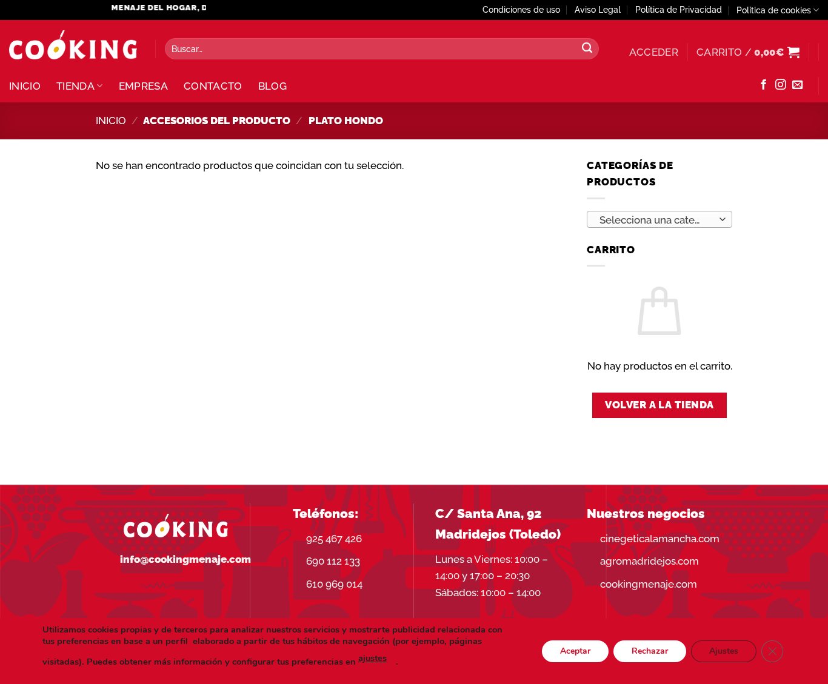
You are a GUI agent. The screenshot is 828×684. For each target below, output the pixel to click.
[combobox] (659, 219)
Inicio (25, 86)
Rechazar (650, 650)
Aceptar (575, 650)
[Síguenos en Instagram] (780, 85)
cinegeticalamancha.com (659, 539)
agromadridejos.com (649, 561)
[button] (653, 52)
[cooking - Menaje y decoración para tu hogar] (73, 45)
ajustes (372, 658)
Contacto (213, 86)
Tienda (75, 86)
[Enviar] (587, 49)
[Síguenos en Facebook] (763, 85)
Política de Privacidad (678, 10)
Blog (272, 86)
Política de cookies (773, 10)
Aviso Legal (598, 10)
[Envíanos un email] (797, 85)
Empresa (143, 86)
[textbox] (656, 219)
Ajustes (723, 650)
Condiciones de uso (521, 10)
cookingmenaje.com (648, 584)
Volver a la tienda (659, 405)
